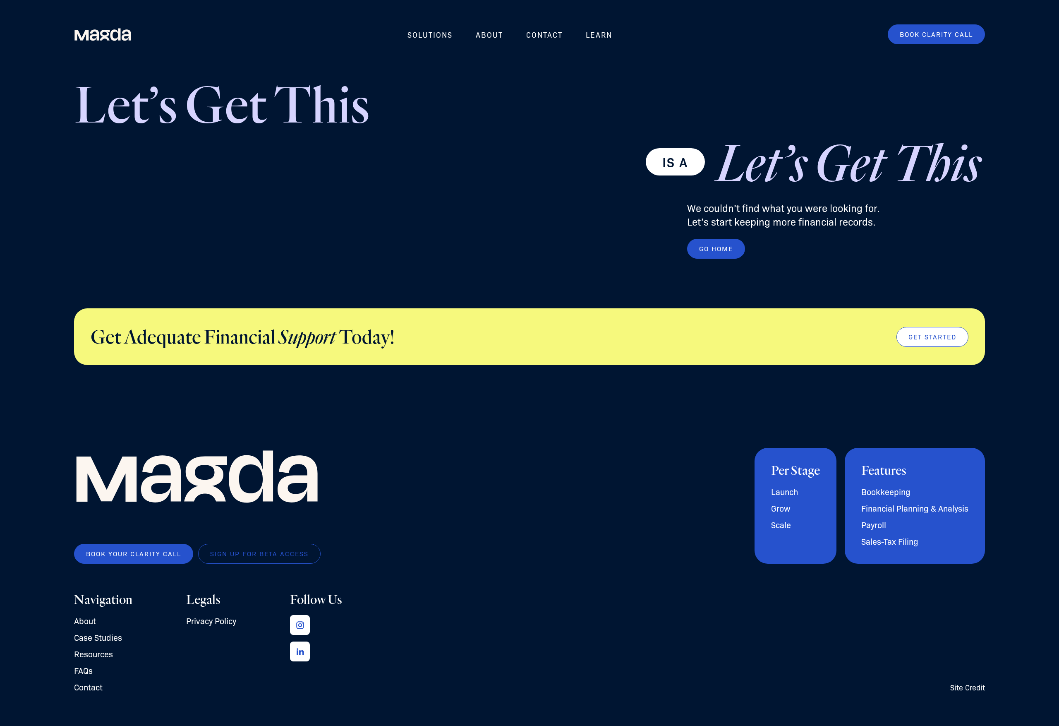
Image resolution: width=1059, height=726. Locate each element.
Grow (781, 508)
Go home (716, 248)
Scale (781, 524)
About (489, 34)
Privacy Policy (211, 620)
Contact (544, 34)
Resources (93, 653)
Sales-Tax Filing (889, 541)
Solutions (430, 34)
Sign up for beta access (259, 553)
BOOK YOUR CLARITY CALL (133, 553)
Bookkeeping (885, 491)
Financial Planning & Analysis (914, 508)
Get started (932, 336)
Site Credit (967, 687)
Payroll (873, 524)
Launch (784, 491)
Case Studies (98, 637)
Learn (599, 34)
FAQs (83, 670)
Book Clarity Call (936, 34)
